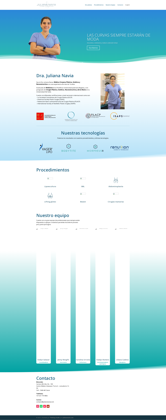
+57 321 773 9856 (42, 396)
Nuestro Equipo (110, 5)
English (127, 5)
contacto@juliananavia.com (45, 401)
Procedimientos (98, 5)
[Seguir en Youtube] (48, 406)
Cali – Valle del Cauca (43, 390)
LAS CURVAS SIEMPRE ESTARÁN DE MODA (118, 37)
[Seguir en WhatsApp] (41, 406)
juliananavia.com (68, 417)
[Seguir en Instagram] (37, 406)
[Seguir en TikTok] (44, 406)
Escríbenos (93, 48)
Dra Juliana (88, 5)
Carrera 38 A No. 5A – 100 (44, 384)
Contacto (120, 5)
